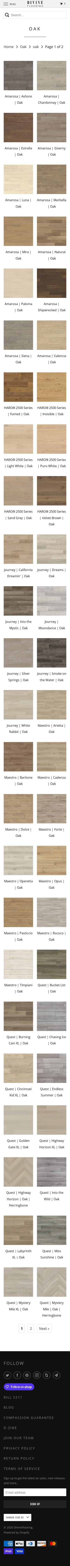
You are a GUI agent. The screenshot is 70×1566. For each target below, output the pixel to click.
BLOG (9, 1407)
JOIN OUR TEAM (19, 1438)
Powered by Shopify (16, 1532)
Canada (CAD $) (15, 1517)
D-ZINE (10, 1428)
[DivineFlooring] (35, 4)
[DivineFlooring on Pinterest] (27, 1375)
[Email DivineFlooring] (57, 1375)
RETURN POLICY (19, 1458)
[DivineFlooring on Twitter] (8, 1375)
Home (9, 46)
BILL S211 (13, 1397)
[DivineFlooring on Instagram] (37, 1375)
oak (36, 46)
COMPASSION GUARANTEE (29, 1418)
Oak (23, 46)
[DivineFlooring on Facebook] (18, 1375)
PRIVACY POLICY (19, 1448)
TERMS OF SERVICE (22, 1469)
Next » (44, 1328)
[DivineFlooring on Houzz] (47, 1375)
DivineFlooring (23, 1527)
